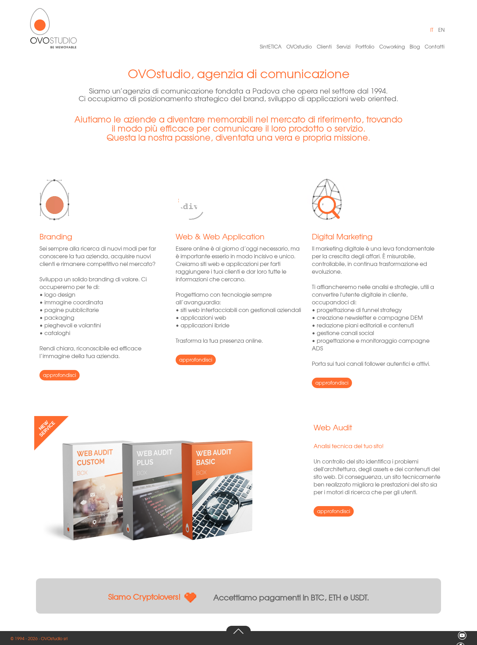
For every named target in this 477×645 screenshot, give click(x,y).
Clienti (324, 46)
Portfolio (364, 46)
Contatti (435, 46)
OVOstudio (299, 46)
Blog (415, 46)
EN (441, 29)
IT (431, 29)
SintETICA (270, 46)
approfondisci (59, 374)
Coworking (392, 46)
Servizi (344, 46)
